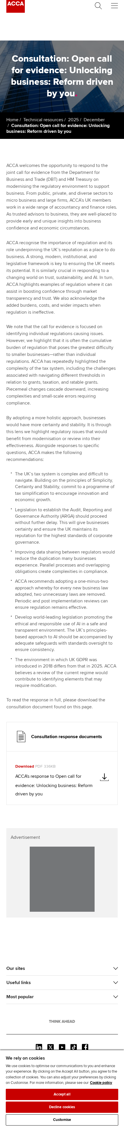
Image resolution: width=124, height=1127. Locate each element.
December (94, 120)
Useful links (18, 983)
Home (12, 120)
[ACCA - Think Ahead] (15, 11)
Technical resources (43, 120)
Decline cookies (62, 1107)
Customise (62, 1119)
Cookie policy (101, 1082)
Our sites (15, 968)
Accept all (62, 1094)
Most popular (20, 997)
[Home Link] (62, 1021)
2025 (73, 120)
